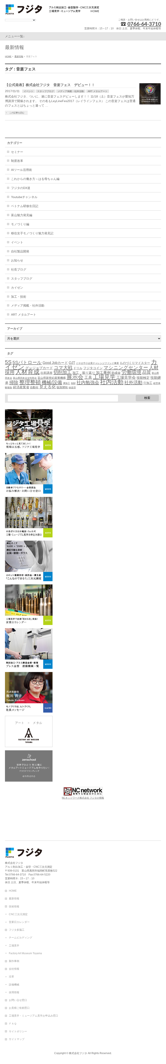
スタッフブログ (45, 91)
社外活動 (133, 382)
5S (8, 362)
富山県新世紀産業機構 (52, 377)
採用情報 (14, 992)
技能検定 (143, 377)
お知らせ (17, 260)
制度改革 (17, 160)
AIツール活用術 (21, 170)
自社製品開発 (20, 251)
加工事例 (103, 373)
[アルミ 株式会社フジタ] (52, 10)
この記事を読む (16, 113)
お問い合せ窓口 (18, 1000)
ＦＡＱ (12, 1023)
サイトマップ (16, 1039)
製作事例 (14, 961)
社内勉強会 (88, 382)
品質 (146, 372)
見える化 (47, 387)
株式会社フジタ (78, 1053)
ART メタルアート (97, 91)
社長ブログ (18, 269)
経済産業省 (21, 387)
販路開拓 (62, 387)
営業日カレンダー (19, 922)
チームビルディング (20, 937)
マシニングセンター (126, 367)
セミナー (17, 152)
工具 (88, 377)
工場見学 (104, 377)
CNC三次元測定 (18, 914)
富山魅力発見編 (21, 215)
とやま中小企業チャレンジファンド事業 (97, 363)
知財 (73, 383)
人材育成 (27, 371)
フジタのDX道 (20, 188)
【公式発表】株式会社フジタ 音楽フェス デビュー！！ (50, 85)
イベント (28, 91)
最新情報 (14, 898)
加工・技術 (18, 296)
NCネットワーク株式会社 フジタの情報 (83, 797)
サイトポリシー (18, 1031)
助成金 (116, 373)
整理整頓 (30, 382)
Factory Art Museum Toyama (25, 953)
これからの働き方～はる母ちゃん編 (35, 179)
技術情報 (14, 906)
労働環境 (131, 372)
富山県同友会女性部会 (25, 378)
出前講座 (46, 373)
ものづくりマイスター (135, 363)
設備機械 (14, 984)
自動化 (34, 387)
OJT (72, 363)
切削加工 (62, 372)
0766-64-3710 (144, 24)
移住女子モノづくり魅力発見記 (32, 233)
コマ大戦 (63, 367)
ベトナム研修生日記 (24, 206)
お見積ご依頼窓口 (19, 1007)
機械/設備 (52, 382)
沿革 (11, 976)
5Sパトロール (27, 362)
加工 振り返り (83, 373)
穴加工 (147, 383)
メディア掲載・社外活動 (71, 91)
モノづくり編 (20, 224)
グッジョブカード (39, 368)
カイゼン (17, 287)
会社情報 (14, 968)
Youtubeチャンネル (24, 197)
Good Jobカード (55, 363)
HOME (13, 890)
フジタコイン (93, 368)
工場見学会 (126, 377)
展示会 (75, 377)
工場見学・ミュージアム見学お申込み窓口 (33, 1015)
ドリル (77, 368)
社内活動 (111, 382)
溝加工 (66, 383)
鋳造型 (72, 387)
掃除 (13, 382)
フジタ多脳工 (16, 929)
